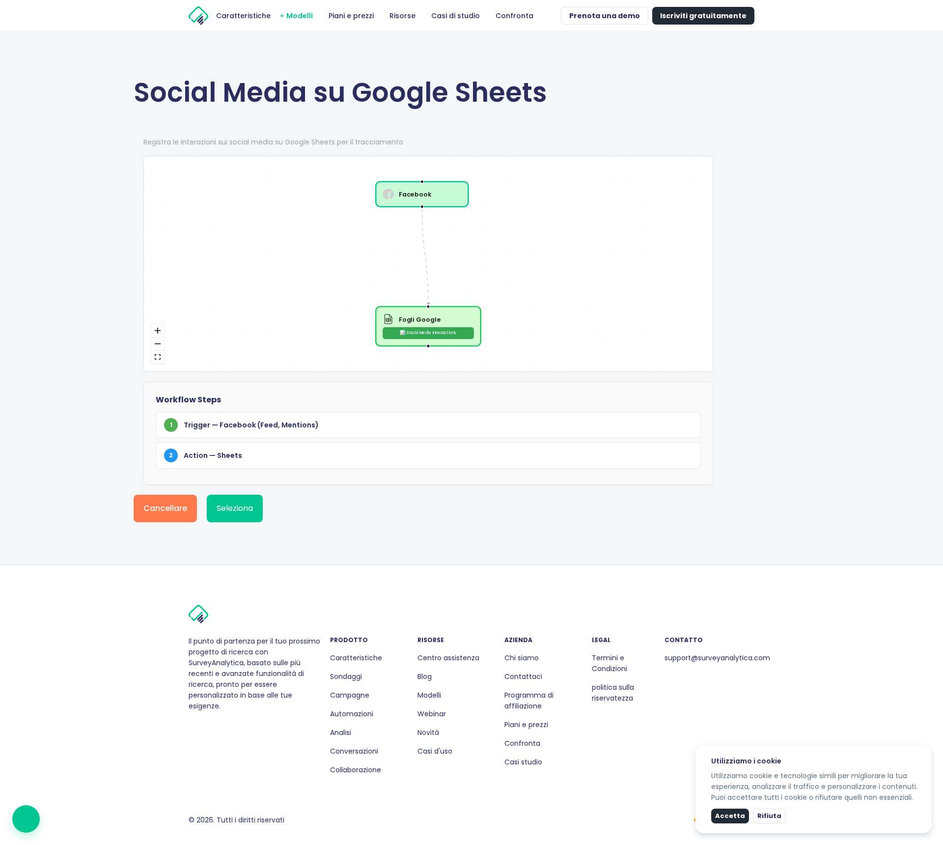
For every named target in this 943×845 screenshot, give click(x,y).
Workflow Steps (188, 399)
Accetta (730, 815)
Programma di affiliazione (529, 700)
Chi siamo (521, 658)
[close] (924, 752)
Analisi (340, 732)
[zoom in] (157, 331)
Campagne (349, 695)
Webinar (431, 714)
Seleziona (235, 508)
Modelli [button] (299, 16)
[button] (551, 16)
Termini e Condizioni (609, 663)
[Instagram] (200, 727)
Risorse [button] (402, 16)
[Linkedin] (208, 727)
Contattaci (523, 676)
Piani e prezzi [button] (351, 16)
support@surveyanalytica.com (717, 658)
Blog (424, 676)
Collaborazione (355, 770)
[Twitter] (216, 727)
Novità (428, 732)
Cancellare (165, 508)
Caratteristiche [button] (243, 16)
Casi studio (523, 762)
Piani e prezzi (526, 725)
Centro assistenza (448, 658)
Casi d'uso (434, 751)
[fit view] (157, 357)
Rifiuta (769, 815)
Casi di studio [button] (455, 16)
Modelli (429, 695)
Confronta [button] (514, 16)
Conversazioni (354, 751)
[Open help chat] (26, 819)
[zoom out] (157, 344)
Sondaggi (346, 676)
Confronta (522, 743)
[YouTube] (224, 727)
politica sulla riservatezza (613, 692)
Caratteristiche (356, 658)
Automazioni (351, 714)
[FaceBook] (192, 727)
